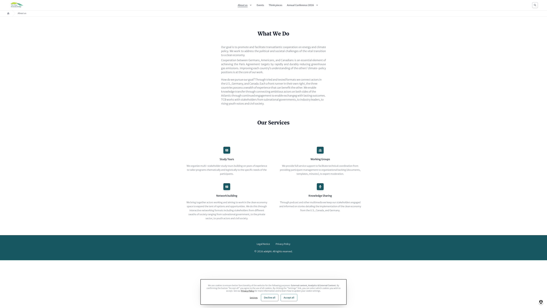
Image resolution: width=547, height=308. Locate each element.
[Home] (16, 5)
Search (535, 5)
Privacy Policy (283, 244)
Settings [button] (254, 297)
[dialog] (273, 292)
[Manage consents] (540, 301)
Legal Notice (263, 244)
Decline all (269, 297)
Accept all (289, 297)
